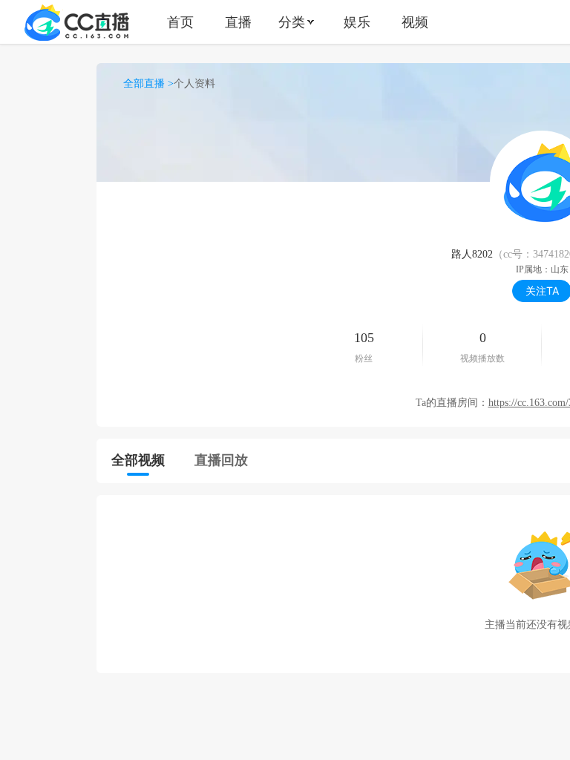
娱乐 (357, 22)
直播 (238, 22)
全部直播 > (148, 83)
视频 (415, 22)
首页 (180, 22)
